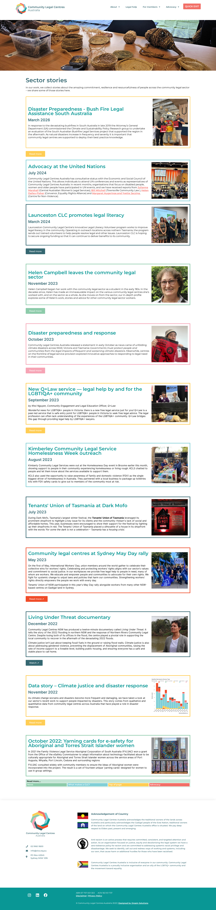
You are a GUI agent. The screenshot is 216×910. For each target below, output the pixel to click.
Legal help (131, 7)
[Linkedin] (37, 895)
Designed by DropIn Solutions (133, 903)
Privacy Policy (95, 896)
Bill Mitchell (98, 190)
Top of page (115, 784)
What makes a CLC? (79, 784)
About (113, 7)
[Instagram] (29, 895)
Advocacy (171, 7)
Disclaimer (81, 896)
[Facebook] (45, 895)
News (30, 784)
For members (150, 7)
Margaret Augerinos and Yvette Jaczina (116, 193)
